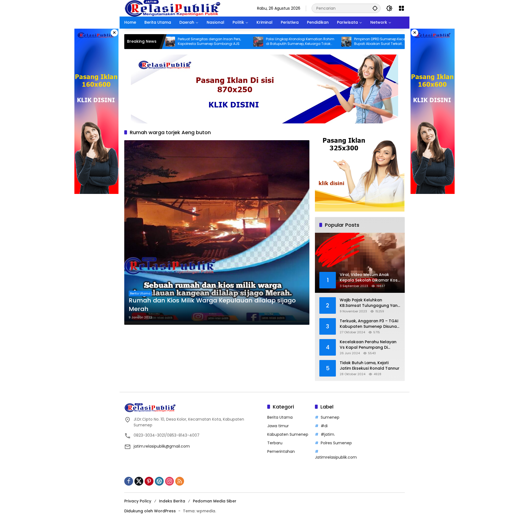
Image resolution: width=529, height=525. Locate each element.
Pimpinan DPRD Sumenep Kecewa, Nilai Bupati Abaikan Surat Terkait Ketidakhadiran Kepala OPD (359, 41)
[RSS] (179, 481)
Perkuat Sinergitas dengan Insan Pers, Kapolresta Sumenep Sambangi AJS (182, 41)
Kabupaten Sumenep (287, 434)
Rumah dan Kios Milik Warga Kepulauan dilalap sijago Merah (212, 304)
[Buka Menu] (401, 8)
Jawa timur (278, 426)
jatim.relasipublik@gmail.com (162, 446)
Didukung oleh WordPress (150, 511)
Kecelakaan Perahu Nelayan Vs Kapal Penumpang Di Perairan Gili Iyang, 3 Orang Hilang (368, 344)
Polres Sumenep (336, 443)
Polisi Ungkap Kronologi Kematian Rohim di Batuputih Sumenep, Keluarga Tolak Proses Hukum (273, 41)
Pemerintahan (281, 451)
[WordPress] (159, 481)
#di (324, 426)
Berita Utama (140, 293)
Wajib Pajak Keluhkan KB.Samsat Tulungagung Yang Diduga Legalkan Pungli (370, 302)
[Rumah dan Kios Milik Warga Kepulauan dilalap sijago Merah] (216, 232)
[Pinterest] (149, 481)
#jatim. (328, 434)
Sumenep (330, 417)
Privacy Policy (137, 501)
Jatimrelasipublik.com (336, 457)
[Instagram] (169, 481)
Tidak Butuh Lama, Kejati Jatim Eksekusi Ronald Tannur (370, 365)
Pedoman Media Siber (214, 501)
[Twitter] (138, 481)
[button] (374, 8)
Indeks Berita (172, 501)
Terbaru (274, 443)
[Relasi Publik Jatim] (172, 8)
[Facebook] (128, 481)
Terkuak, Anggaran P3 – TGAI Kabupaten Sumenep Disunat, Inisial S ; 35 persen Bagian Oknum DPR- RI (369, 323)
